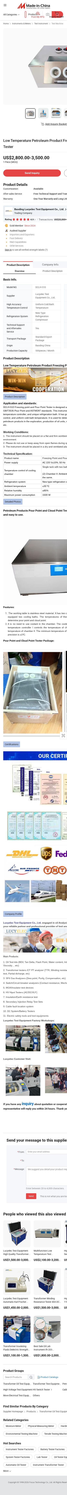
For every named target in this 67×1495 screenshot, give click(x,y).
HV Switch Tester (41, 1389)
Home (6, 23)
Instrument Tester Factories (20, 1449)
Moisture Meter (13, 1425)
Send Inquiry (32, 173)
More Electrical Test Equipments (19, 1395)
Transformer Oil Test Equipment (19, 1383)
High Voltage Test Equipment (17, 1389)
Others (36, 1395)
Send (31, 1196)
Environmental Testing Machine (21, 1433)
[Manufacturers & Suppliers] (33, 5)
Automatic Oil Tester (16, 1464)
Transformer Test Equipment (47, 1383)
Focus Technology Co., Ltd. (41, 1482)
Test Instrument (41, 23)
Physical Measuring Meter (41, 1425)
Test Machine (57, 23)
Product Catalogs (49, 1377)
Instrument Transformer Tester (48, 1464)
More (6, 1470)
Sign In (8, 249)
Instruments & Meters (21, 23)
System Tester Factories (18, 1457)
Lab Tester (42, 1457)
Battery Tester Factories (52, 1449)
